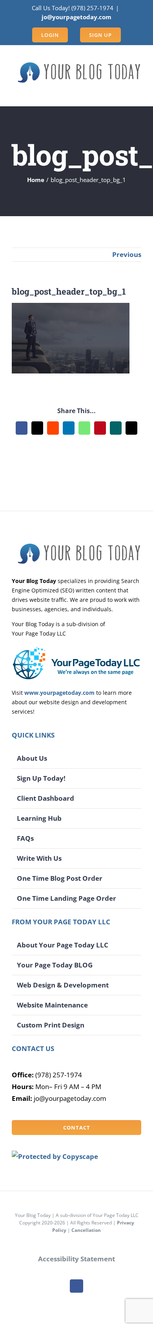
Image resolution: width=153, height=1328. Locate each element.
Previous (126, 254)
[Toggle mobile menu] (138, 94)
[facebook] (76, 1286)
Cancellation (86, 1230)
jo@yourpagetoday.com (76, 17)
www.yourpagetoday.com (59, 692)
